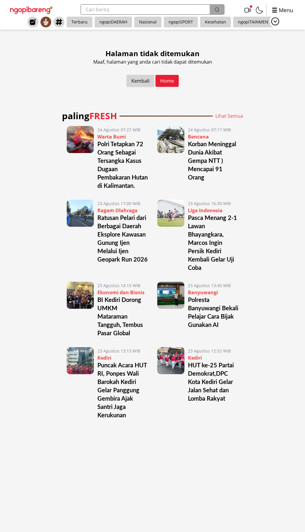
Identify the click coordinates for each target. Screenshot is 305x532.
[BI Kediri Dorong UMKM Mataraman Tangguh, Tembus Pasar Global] (80, 310)
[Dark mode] (259, 10)
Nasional (148, 22)
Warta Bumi (111, 136)
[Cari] (217, 9)
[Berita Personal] (46, 22)
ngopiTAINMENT (254, 22)
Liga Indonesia (205, 210)
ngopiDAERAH (113, 22)
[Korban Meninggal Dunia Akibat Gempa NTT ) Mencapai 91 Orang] (170, 158)
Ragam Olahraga (117, 210)
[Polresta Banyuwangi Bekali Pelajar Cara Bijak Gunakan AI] (170, 310)
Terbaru (79, 22)
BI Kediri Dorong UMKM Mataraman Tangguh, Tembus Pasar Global (120, 316)
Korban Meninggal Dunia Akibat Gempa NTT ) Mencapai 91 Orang (212, 161)
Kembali (140, 81)
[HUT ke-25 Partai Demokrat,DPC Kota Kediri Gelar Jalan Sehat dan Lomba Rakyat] (170, 383)
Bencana (198, 136)
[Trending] (32, 22)
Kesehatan (215, 22)
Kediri (104, 358)
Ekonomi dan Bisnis (120, 292)
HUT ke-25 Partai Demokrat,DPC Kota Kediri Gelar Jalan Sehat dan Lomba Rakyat (211, 382)
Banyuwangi (203, 292)
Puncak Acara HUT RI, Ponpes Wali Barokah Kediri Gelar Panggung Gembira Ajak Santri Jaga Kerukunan (122, 390)
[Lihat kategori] (275, 21)
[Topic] (59, 22)
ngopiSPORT (181, 22)
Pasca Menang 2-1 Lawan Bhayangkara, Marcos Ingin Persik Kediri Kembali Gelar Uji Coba (212, 243)
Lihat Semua (229, 116)
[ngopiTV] (247, 10)
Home (167, 81)
